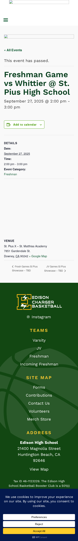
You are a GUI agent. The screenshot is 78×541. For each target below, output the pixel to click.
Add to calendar (25, 124)
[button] (6, 20)
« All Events (13, 50)
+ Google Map (38, 256)
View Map (39, 469)
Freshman (10, 174)
